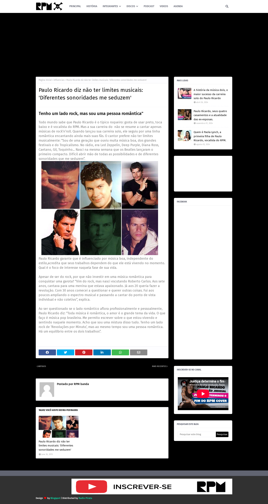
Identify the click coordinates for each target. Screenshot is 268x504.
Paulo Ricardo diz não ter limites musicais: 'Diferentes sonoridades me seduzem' (56, 445)
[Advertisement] (134, 43)
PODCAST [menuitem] (149, 6)
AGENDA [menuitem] (178, 6)
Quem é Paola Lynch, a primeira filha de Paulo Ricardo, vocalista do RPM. (210, 136)
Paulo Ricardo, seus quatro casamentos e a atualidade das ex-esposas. (210, 115)
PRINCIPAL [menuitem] (75, 6)
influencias (59, 80)
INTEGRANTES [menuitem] (110, 6)
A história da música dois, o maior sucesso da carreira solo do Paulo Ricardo (211, 94)
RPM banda (81, 384)
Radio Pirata (85, 498)
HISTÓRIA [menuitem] (91, 6)
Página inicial (45, 80)
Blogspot (55, 498)
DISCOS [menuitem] (131, 6)
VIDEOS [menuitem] (164, 6)
